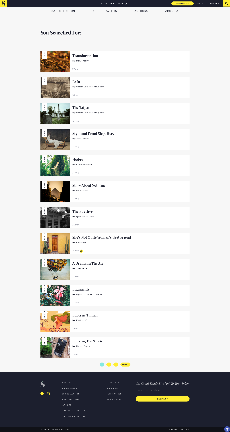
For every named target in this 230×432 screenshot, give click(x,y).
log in (201, 3)
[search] (226, 3)
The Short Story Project (115, 3)
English (214, 3)
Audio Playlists (105, 11)
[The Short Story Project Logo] (3, 3)
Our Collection (63, 11)
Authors (141, 11)
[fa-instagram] (48, 393)
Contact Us (113, 383)
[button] (227, 429)
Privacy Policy (115, 399)
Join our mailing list (73, 411)
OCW (187, 429)
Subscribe (112, 388)
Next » (125, 364)
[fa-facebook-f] (42, 393)
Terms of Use (114, 394)
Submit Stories (70, 388)
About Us (172, 11)
